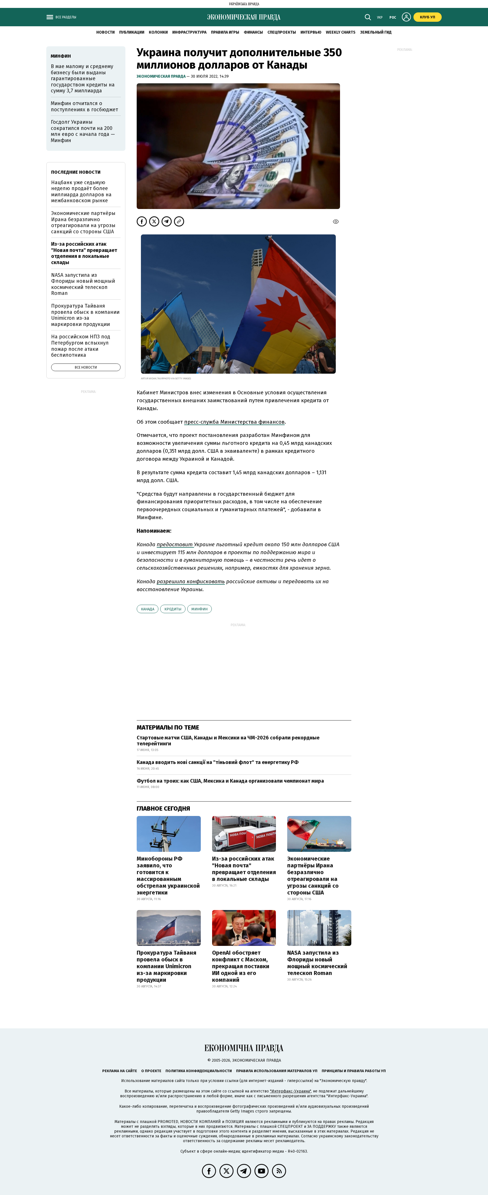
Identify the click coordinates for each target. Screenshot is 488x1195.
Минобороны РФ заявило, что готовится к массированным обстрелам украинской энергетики (168, 875)
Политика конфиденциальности (198, 1071)
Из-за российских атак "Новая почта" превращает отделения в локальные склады (244, 868)
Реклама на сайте (119, 1071)
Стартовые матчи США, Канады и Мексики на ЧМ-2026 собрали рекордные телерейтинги (228, 741)
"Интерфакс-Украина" (290, 1091)
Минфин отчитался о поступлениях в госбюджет (84, 106)
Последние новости (76, 172)
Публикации (131, 32)
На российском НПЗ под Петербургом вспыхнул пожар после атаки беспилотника (80, 346)
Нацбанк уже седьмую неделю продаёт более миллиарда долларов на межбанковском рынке (81, 191)
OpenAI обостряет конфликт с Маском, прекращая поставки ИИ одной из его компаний (240, 966)
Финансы (253, 32)
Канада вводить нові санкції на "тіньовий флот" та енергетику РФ (218, 762)
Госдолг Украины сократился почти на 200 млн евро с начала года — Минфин (83, 131)
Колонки (158, 32)
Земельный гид (376, 32)
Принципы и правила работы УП (354, 1071)
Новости (105, 32)
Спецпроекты (281, 32)
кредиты (172, 609)
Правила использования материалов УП (276, 1071)
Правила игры (225, 32)
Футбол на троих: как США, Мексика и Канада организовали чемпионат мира (230, 781)
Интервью (310, 32)
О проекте (151, 1071)
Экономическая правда (161, 76)
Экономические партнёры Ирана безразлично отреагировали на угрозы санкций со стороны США (313, 875)
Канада (147, 609)
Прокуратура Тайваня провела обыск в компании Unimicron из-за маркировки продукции (166, 966)
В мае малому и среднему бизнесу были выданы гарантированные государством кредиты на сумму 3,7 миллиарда (83, 78)
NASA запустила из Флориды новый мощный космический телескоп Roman (317, 962)
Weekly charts (341, 32)
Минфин (199, 609)
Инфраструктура (189, 32)
